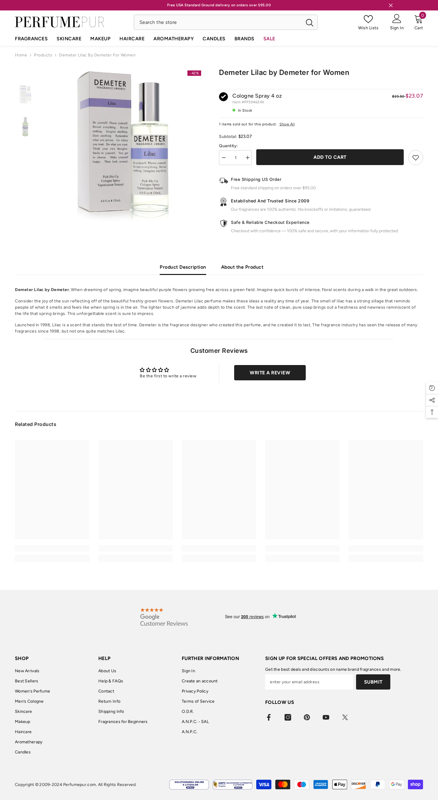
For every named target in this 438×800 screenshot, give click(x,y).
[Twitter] (345, 717)
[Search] (226, 22)
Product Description (183, 267)
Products (43, 55)
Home (21, 55)
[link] (52, 548)
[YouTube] (326, 717)
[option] (123, 146)
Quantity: (228, 145)
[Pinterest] (306, 717)
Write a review (270, 373)
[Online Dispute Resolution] (189, 785)
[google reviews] (164, 617)
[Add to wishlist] (415, 157)
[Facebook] (268, 717)
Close (390, 5)
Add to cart (330, 157)
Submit (373, 682)
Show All (287, 124)
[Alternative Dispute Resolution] (232, 785)
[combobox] (218, 22)
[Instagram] (287, 717)
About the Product (242, 267)
